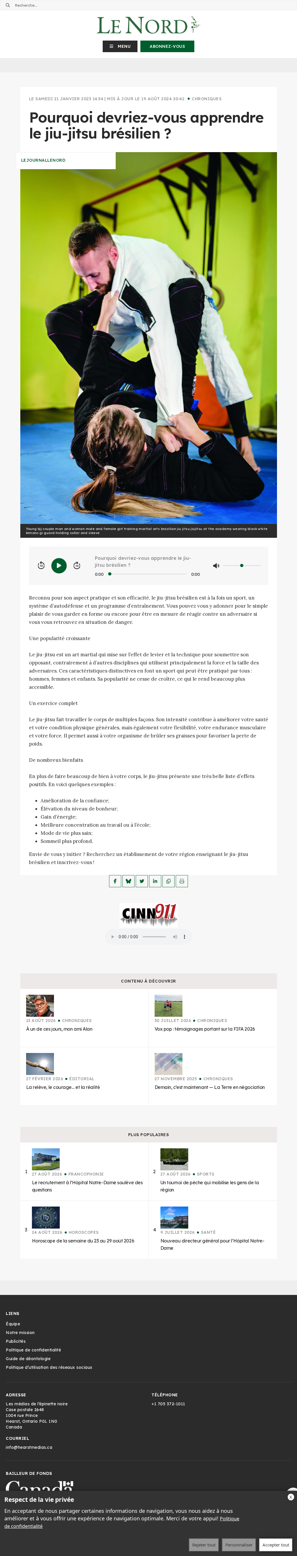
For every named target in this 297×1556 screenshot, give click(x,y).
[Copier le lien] (168, 881)
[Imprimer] (182, 881)
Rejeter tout (203, 1545)
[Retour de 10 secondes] (41, 566)
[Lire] (59, 565)
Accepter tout (275, 1545)
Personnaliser (239, 1545)
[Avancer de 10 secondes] (77, 566)
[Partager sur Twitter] (142, 881)
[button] (120, 46)
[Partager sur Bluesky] (128, 881)
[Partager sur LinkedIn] (155, 881)
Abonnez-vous (167, 46)
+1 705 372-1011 (168, 1403)
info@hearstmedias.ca (29, 1447)
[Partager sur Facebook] (115, 881)
